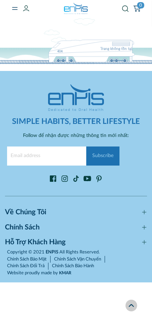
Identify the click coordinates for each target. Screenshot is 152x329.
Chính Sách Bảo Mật (27, 259)
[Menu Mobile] (15, 8)
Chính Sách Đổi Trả (26, 266)
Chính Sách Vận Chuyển (77, 259)
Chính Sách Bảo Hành (73, 266)
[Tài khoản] (26, 8)
